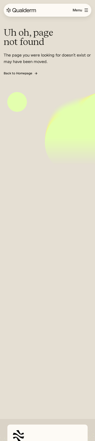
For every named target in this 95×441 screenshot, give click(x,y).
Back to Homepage (18, 73)
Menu (77, 10)
